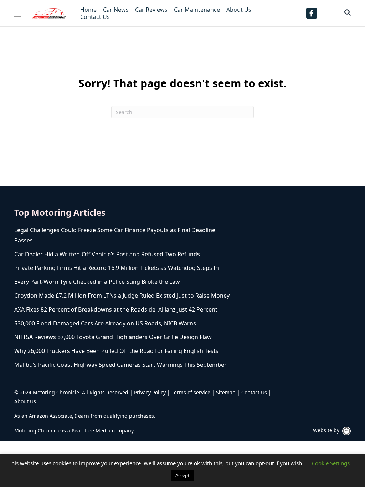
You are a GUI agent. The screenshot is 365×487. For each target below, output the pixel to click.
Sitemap (226, 392)
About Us (25, 401)
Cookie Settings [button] (331, 463)
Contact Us (254, 392)
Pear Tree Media (91, 430)
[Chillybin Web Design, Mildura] (346, 431)
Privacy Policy (150, 392)
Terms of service (190, 392)
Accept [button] (182, 475)
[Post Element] (122, 235)
